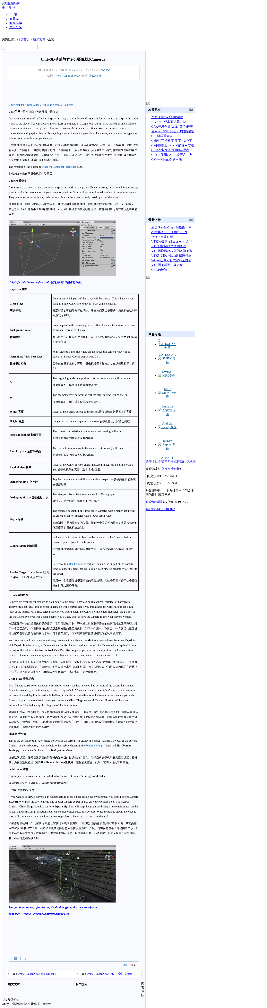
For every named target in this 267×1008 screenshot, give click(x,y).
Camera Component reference (59, 166)
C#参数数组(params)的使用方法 (172, 145)
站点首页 (23, 39)
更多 (191, 109)
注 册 (12, 7)
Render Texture (77, 564)
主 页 (13, 14)
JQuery (167, 440)
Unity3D (167, 406)
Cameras (68, 104)
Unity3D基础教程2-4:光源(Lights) (37, 973)
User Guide (33, 104)
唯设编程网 (95, 75)
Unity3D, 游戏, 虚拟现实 (68, 75)
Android (167, 423)
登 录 (5, 7)
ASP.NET (167, 458)
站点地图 (189, 461)
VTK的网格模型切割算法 (168, 246)
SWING (167, 372)
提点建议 (177, 461)
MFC (167, 389)
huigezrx (78, 70)
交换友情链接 (170, 468)
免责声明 (164, 461)
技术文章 (39, 39)
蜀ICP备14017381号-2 (160, 509)
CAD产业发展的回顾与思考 (170, 150)
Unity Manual (16, 104)
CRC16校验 (159, 269)
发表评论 (105, 70)
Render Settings (94, 745)
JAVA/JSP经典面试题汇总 (168, 122)
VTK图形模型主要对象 (167, 265)
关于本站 (152, 461)
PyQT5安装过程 (162, 236)
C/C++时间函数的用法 (166, 159)
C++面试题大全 (162, 136)
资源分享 (15, 27)
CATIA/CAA (167, 354)
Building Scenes (51, 104)
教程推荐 (15, 23)
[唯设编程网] (11, 3)
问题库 (14, 19)
